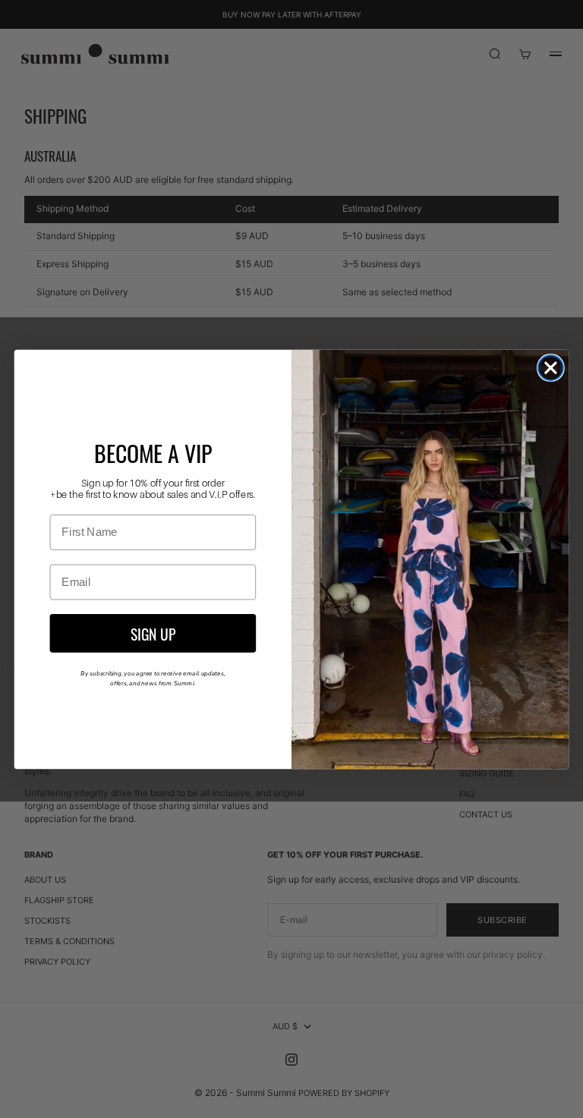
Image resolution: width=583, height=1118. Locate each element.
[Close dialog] (550, 367)
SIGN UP (153, 632)
